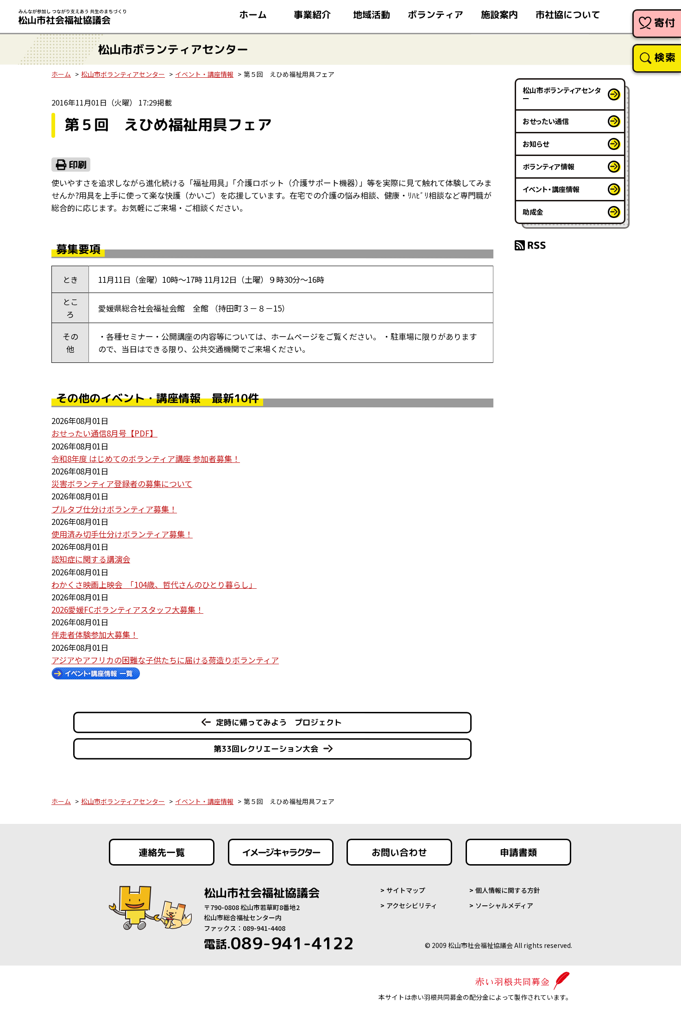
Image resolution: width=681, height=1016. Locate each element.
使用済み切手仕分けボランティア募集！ (122, 534)
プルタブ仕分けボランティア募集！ (114, 509)
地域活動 (371, 14)
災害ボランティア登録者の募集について (121, 483)
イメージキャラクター (281, 852)
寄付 (665, 22)
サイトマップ (405, 890)
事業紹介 (312, 14)
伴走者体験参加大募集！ (94, 634)
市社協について (568, 14)
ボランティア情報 (548, 166)
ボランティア (435, 14)
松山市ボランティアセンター (123, 74)
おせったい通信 (546, 121)
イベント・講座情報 (204, 74)
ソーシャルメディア (504, 905)
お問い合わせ (399, 852)
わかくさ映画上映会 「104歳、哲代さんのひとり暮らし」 (154, 584)
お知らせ (536, 144)
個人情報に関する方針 (507, 890)
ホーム (253, 14)
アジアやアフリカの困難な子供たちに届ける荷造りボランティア (165, 660)
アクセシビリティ (411, 905)
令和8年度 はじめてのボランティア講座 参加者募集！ (145, 458)
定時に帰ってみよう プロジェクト (279, 722)
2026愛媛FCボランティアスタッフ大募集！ (127, 609)
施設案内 (499, 14)
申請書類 (518, 852)
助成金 (533, 212)
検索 (665, 57)
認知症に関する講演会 (90, 559)
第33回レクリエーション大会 (266, 748)
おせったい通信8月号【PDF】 (104, 433)
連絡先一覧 (162, 852)
